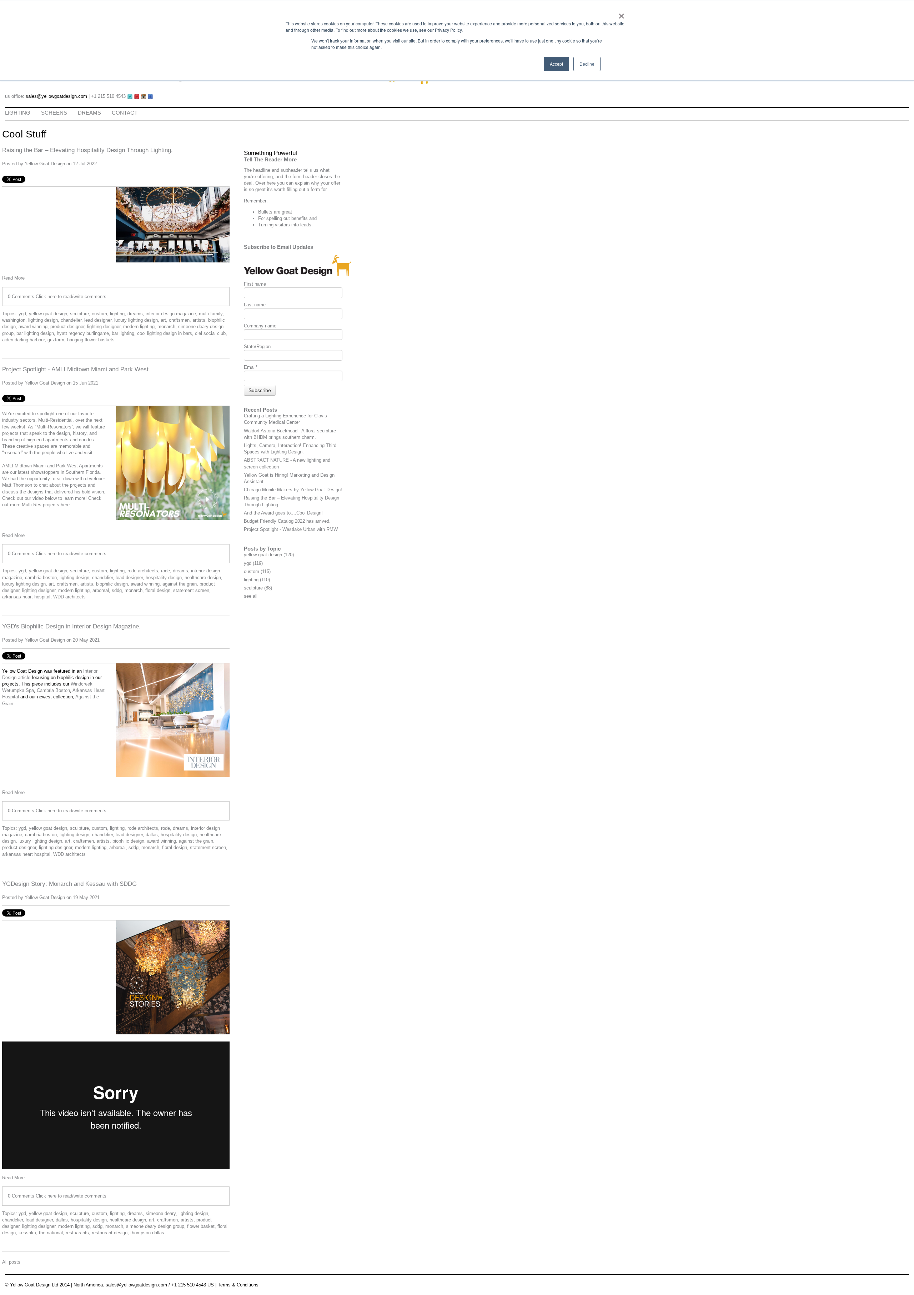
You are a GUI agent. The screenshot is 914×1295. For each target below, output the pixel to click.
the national (51, 1232)
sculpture (79, 313)
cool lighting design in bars (164, 333)
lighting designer (103, 326)
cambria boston (41, 577)
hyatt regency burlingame (83, 333)
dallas (152, 834)
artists (198, 320)
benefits (299, 218)
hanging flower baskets (91, 339)
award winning (33, 326)
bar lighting (123, 333)
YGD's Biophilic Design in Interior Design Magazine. (71, 626)
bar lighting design (35, 333)
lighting (117, 313)
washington (13, 320)
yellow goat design (48, 313)
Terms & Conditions (238, 1285)
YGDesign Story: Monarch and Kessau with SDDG (69, 883)
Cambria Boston (53, 690)
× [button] (621, 13)
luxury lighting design (136, 320)
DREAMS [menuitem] (89, 113)
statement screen (191, 590)
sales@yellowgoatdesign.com (56, 96)
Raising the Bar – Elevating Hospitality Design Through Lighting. (87, 150)
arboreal (100, 590)
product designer (67, 326)
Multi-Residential (55, 420)
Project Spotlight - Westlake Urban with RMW (291, 529)
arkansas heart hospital (26, 596)
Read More (13, 278)
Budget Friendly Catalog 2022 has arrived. (287, 521)
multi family (210, 313)
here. (66, 504)
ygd (22, 313)
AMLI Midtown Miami (24, 465)
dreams (135, 313)
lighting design (43, 320)
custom (99, 313)
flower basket (201, 1226)
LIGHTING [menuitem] (17, 113)
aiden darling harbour (23, 339)
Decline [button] (586, 64)
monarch (166, 326)
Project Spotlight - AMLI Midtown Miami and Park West (75, 369)
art (163, 320)
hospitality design (164, 577)
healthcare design (203, 577)
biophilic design (112, 584)
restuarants (77, 1232)
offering (265, 176)
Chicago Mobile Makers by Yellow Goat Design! (293, 489)
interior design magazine (171, 313)
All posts (11, 1262)
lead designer (97, 320)
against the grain (179, 584)
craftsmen (179, 320)
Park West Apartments (79, 465)
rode (165, 570)
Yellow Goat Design (45, 163)
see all (250, 596)
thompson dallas (147, 1232)
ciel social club (210, 333)
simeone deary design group (155, 1226)
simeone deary (161, 1213)
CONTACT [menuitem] (124, 113)
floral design (157, 590)
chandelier (71, 320)
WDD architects (69, 596)
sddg (117, 590)
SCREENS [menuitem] (54, 113)
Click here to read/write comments (71, 296)
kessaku (27, 1232)
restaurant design (109, 1232)
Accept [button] (556, 64)
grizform (55, 339)
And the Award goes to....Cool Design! (283, 513)
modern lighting (139, 326)
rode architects (142, 570)
